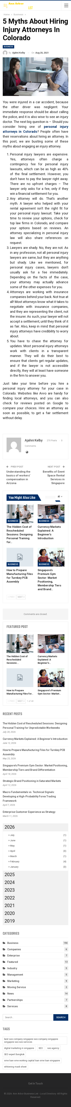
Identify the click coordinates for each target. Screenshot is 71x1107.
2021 (10, 905)
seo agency (53, 1048)
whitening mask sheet (15, 1066)
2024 (10, 882)
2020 (10, 913)
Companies (14, 949)
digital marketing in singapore (19, 1048)
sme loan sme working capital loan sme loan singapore (32, 1060)
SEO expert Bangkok (14, 1054)
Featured (12, 961)
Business (8, 47)
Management (15, 974)
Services (12, 1006)
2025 (10, 874)
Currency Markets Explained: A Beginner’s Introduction (35, 738)
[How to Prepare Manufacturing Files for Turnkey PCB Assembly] (20, 557)
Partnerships (15, 1000)
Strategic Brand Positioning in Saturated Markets (32, 781)
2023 (10, 890)
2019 (10, 921)
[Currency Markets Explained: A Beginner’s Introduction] (51, 513)
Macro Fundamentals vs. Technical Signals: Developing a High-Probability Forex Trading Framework (29, 796)
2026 (10, 827)
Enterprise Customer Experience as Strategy (29, 811)
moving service (16, 987)
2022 (10, 898)
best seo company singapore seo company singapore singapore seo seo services (31, 1040)
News (10, 993)
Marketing (13, 981)
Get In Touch (35, 1083)
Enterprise (13, 955)
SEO (41, 1048)
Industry (12, 968)
